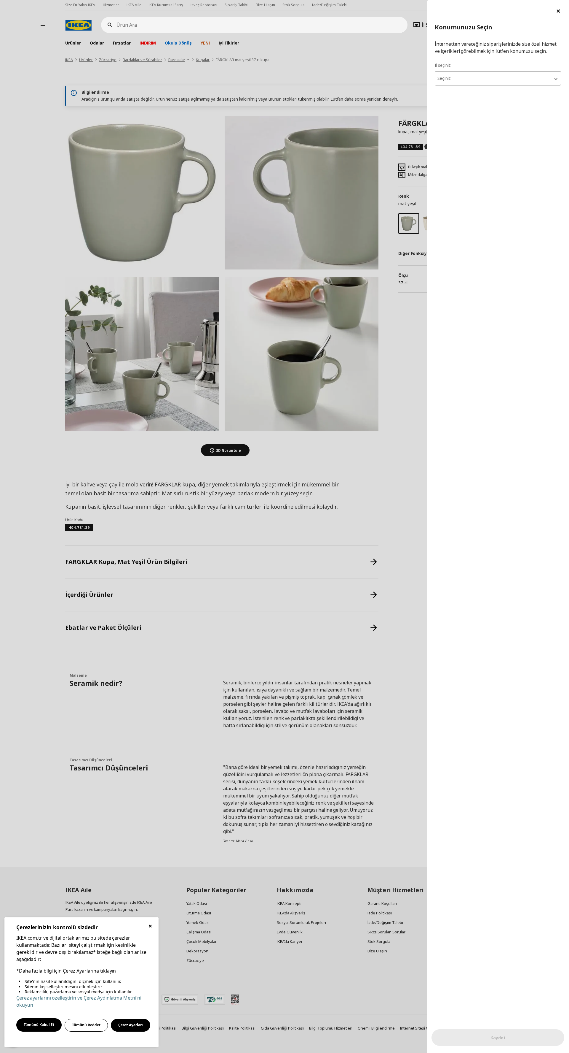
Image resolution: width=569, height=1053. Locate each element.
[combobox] (498, 78)
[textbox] (498, 78)
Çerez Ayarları (130, 1024)
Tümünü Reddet (86, 1024)
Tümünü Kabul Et (39, 1024)
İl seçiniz (443, 65)
